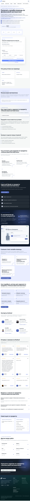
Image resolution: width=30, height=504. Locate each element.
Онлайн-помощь (10, 6)
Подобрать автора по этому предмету (8, 470)
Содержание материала (5, 115)
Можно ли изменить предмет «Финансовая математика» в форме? (15, 398)
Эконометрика (22, 424)
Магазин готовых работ (16, 480)
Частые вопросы (24, 479)
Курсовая (2, 3)
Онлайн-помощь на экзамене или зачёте (8, 422)
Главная (2, 6)
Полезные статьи (24, 480)
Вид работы (3, 50)
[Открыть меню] (28, 1)
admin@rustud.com (15, 491)
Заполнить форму (4, 192)
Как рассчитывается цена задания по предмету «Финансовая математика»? (15, 405)
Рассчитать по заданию (5, 278)
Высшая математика (22, 421)
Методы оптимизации (22, 426)
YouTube (8, 485)
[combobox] (13, 52)
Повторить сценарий (4, 223)
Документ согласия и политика (20, 58)
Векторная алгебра (22, 429)
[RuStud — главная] (3, 1)
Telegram (2, 485)
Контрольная (7, 3)
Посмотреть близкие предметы (5, 472)
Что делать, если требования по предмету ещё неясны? (15, 409)
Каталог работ (5, 6)
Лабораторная (19, 3)
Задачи (11, 3)
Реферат (15, 3)
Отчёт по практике (25, 3)
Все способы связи (15, 492)
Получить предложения (12, 60)
